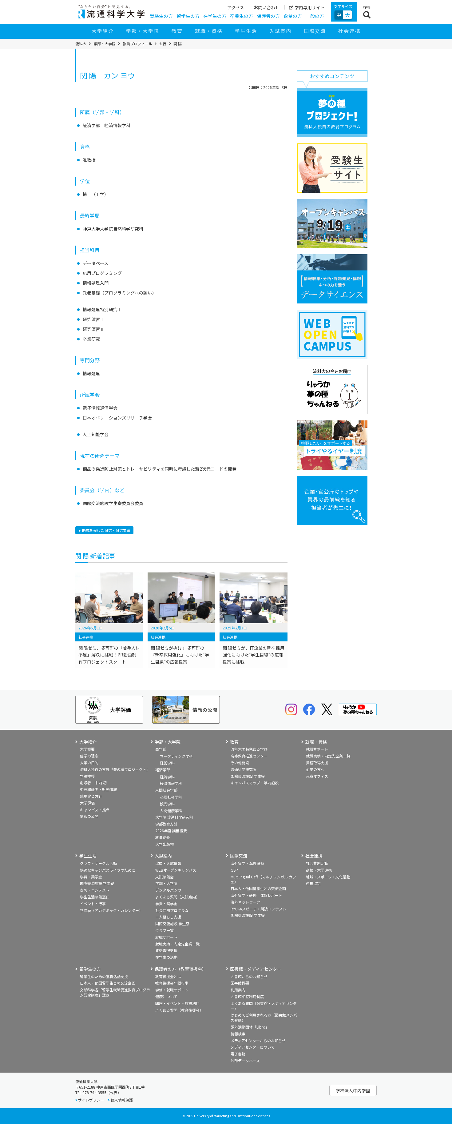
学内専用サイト (310, 7)
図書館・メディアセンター (255, 969)
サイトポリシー (91, 1099)
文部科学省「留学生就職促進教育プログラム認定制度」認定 (115, 992)
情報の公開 (89, 816)
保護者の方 (268, 16)
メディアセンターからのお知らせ (258, 1040)
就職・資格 (209, 30)
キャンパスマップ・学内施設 (255, 782)
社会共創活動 (317, 863)
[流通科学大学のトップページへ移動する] (111, 11)
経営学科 (167, 762)
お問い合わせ (267, 7)
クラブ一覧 (164, 930)
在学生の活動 (166, 957)
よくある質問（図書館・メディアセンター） (264, 1006)
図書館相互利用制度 (247, 996)
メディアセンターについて (253, 1047)
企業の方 (292, 16)
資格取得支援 (317, 762)
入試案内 (280, 30)
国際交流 (315, 30)
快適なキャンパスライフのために (107, 870)
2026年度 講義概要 (171, 830)
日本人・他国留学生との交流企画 (258, 888)
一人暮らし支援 (168, 916)
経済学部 (162, 769)
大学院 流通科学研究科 (174, 817)
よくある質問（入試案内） (177, 896)
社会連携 (349, 30)
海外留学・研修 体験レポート (256, 895)
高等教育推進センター (249, 755)
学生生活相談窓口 (94, 896)
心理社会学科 (171, 797)
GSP (234, 870)
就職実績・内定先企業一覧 (328, 755)
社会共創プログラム (171, 910)
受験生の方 (161, 16)
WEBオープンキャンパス (175, 870)
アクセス (235, 7)
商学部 (160, 749)
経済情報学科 (171, 783)
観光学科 (167, 803)
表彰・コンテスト (94, 890)
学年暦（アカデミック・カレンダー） (111, 910)
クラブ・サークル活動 (98, 863)
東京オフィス (317, 776)
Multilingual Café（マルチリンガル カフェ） (263, 879)
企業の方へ (315, 769)
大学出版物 (164, 844)
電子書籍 (238, 1053)
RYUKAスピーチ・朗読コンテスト (258, 908)
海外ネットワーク (245, 902)
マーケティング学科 (176, 756)
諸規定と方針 (91, 796)
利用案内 (238, 989)
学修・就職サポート (171, 989)
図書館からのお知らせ (249, 976)
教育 (177, 30)
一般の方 (315, 16)
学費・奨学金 (91, 876)
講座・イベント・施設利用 (177, 1003)
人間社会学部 (166, 790)
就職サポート (317, 749)
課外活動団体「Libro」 (250, 1027)
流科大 (80, 44)
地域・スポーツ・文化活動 (328, 876)
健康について (166, 996)
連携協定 (313, 883)
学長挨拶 (87, 776)
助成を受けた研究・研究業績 (106, 530)
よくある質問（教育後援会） (179, 1010)
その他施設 (240, 762)
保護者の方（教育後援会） (180, 969)
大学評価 (87, 802)
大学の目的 (89, 762)
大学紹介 (103, 30)
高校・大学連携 (319, 870)
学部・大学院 (142, 30)
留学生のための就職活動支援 (104, 976)
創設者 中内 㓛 (93, 782)
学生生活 (246, 30)
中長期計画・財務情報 (98, 789)
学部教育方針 (166, 823)
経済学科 (167, 776)
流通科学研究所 (243, 769)
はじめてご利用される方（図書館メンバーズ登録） (266, 1017)
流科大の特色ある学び (249, 749)
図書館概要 (240, 983)
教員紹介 (162, 837)
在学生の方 (214, 16)
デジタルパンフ (168, 890)
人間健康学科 (171, 810)
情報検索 (238, 1033)
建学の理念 (89, 755)
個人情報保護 (122, 1099)
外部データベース (245, 1060)
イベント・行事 (93, 903)
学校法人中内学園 (353, 1090)
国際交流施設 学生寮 (248, 776)
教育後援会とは (168, 976)
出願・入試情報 (168, 863)
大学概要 (87, 749)
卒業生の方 (241, 16)
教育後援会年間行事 (171, 983)
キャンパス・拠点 (94, 809)
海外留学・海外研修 (247, 863)
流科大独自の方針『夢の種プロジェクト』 (115, 769)
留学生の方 (188, 16)
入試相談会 (164, 876)
